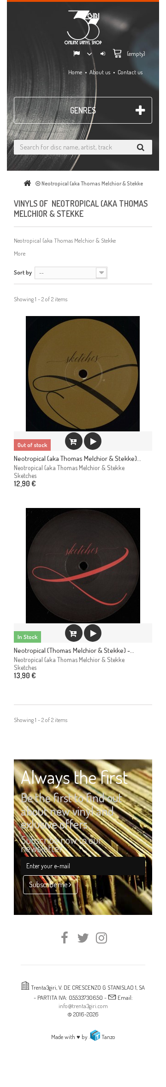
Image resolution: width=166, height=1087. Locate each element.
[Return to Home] (29, 183)
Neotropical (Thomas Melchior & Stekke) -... (74, 650)
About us (99, 72)
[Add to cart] (74, 633)
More (19, 253)
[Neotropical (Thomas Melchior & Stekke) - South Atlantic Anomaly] (83, 565)
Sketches (25, 475)
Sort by (23, 272)
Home (75, 72)
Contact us (130, 72)
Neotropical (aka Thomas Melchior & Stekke (69, 468)
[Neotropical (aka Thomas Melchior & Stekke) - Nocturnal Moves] (83, 373)
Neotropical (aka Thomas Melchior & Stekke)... (77, 458)
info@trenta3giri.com (83, 1005)
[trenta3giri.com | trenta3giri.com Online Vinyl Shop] (83, 27)
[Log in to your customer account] (103, 54)
